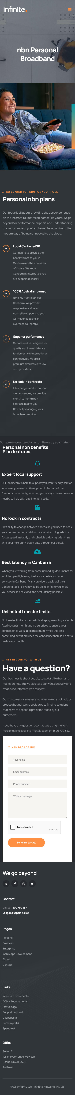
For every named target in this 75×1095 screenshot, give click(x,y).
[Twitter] (32, 883)
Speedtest (9, 1028)
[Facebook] (14, 883)
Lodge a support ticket (16, 913)
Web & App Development (17, 954)
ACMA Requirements (15, 1001)
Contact (7, 965)
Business (8, 943)
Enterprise (9, 948)
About (6, 959)
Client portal (10, 1017)
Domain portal (11, 1023)
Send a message (26, 842)
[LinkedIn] (6, 883)
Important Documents (15, 996)
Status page (10, 1007)
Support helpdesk (13, 1012)
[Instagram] (23, 883)
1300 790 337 (19, 907)
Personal (8, 938)
